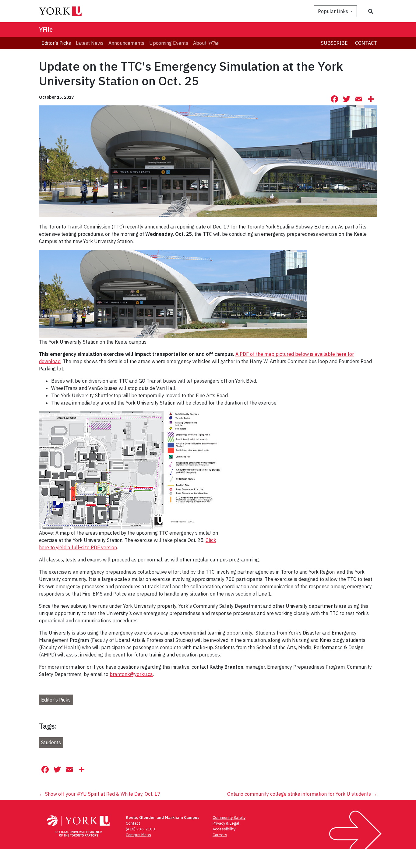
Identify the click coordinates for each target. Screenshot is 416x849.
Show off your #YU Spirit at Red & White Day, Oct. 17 (99, 794)
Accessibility (224, 829)
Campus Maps (138, 834)
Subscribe (334, 43)
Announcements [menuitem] (126, 43)
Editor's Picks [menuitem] (56, 43)
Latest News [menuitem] (90, 43)
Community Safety (229, 817)
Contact (366, 43)
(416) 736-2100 (140, 829)
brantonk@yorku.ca (131, 674)
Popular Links (333, 11)
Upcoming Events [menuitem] (168, 43)
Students (51, 743)
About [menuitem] (205, 43)
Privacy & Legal (226, 823)
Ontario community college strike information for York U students (302, 794)
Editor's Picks (56, 700)
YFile (46, 29)
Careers (220, 834)
